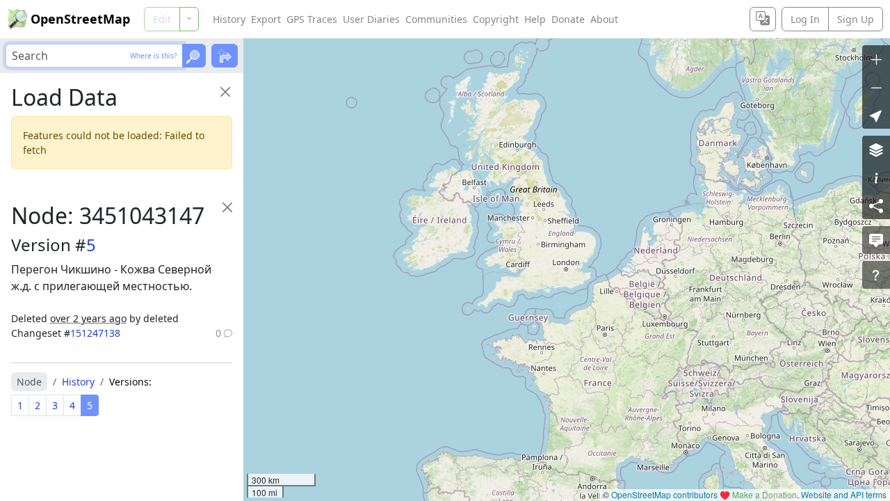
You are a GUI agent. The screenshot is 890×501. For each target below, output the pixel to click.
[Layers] (876, 150)
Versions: (130, 381)
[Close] (225, 91)
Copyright (496, 19)
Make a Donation (764, 494)
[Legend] (876, 177)
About (604, 19)
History (229, 19)
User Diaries (371, 19)
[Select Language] (763, 19)
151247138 (95, 333)
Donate (568, 19)
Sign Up (855, 19)
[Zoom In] (876, 59)
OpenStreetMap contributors (664, 494)
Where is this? (153, 56)
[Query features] (876, 275)
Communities (436, 19)
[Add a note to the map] (876, 240)
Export (266, 19)
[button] (876, 115)
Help (535, 19)
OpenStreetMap (80, 18)
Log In (805, 19)
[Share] (876, 205)
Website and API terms (844, 494)
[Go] (194, 55)
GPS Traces (311, 19)
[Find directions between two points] (224, 55)
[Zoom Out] (876, 87)
